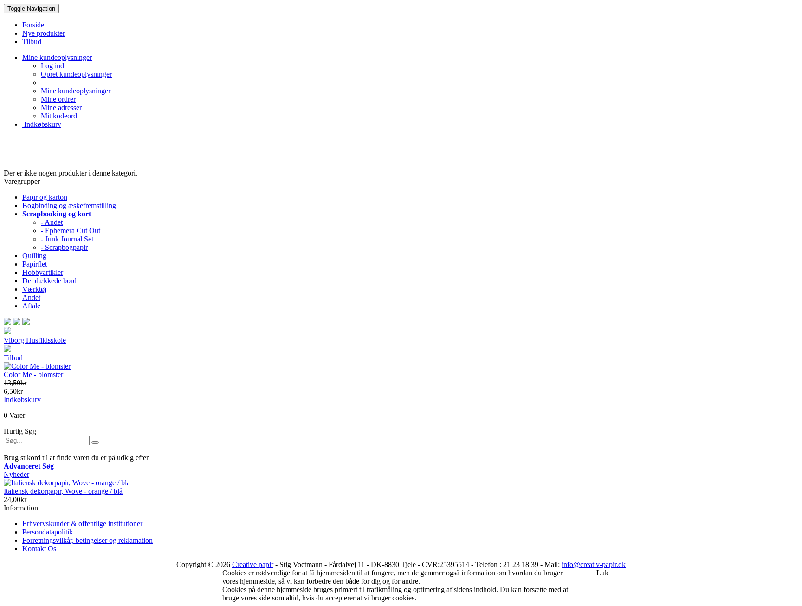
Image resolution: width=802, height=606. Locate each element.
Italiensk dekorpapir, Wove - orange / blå (63, 491)
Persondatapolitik (47, 532)
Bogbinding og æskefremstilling (69, 205)
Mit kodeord (59, 116)
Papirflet (34, 264)
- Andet (52, 222)
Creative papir (252, 564)
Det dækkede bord (49, 281)
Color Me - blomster (33, 374)
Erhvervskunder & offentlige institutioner (82, 524)
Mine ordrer (58, 99)
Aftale (31, 306)
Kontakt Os (39, 549)
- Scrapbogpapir (64, 247)
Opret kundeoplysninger (76, 74)
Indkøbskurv (41, 124)
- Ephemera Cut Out (70, 231)
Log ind (52, 66)
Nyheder (16, 474)
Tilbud (13, 358)
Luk (602, 573)
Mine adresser (61, 107)
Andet (31, 297)
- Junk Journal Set (67, 239)
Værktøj (34, 289)
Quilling (34, 256)
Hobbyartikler (42, 272)
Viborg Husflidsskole (35, 340)
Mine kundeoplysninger (75, 91)
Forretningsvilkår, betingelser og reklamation (87, 540)
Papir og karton (44, 197)
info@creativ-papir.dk (594, 564)
